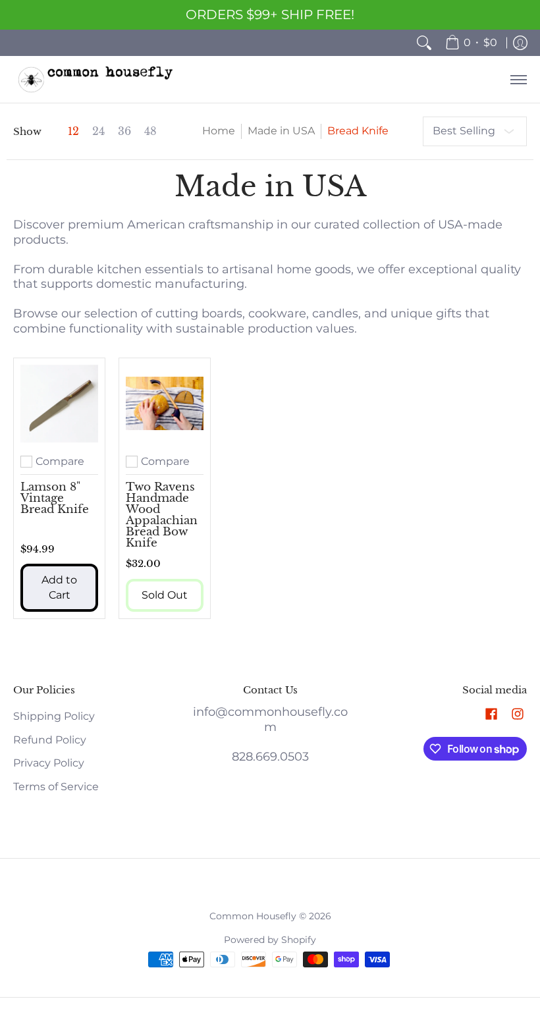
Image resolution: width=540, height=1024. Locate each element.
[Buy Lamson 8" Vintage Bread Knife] (59, 404)
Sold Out (165, 595)
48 (150, 132)
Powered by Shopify (270, 939)
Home (218, 130)
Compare (60, 462)
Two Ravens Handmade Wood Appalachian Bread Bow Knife (162, 515)
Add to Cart (59, 587)
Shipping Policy (54, 716)
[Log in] (520, 43)
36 (124, 132)
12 (73, 132)
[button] (491, 714)
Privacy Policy (48, 763)
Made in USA (281, 130)
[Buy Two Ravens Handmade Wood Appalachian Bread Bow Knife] (164, 404)
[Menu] (518, 79)
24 (98, 132)
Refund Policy (49, 740)
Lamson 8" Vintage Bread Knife (54, 497)
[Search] (424, 43)
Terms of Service (56, 786)
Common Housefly (252, 916)
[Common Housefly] (95, 79)
